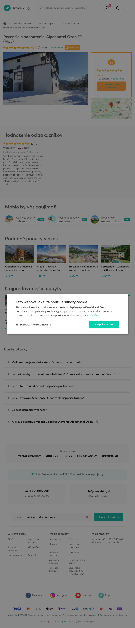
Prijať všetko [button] (104, 324)
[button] (33, 324)
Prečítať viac (94, 315)
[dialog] (67, 314)
